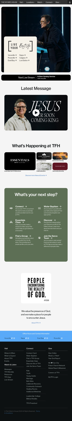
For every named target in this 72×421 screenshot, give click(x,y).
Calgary (22, 58)
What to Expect (9, 356)
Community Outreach (34, 386)
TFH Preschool (31, 403)
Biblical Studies (31, 399)
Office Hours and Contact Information (36, 334)
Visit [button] (21, 2)
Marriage (29, 379)
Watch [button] (39, 2)
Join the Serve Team (33, 366)
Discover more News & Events (35, 175)
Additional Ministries (33, 392)
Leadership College (33, 396)
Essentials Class (32, 361)
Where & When (9, 353)
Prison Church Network (56, 366)
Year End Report (54, 358)
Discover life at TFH (33, 364)
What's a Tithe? (53, 356)
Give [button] (57, 2)
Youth (28, 373)
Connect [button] (49, 2)
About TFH (35, 323)
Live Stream (8, 380)
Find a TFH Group (32, 358)
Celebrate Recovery (33, 384)
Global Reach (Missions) (57, 368)
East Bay (11, 60)
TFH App (7, 377)
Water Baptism (31, 356)
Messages (8, 369)
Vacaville (11, 55)
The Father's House (9, 2)
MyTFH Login (53, 377)
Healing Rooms (31, 389)
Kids (27, 371)
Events (6, 361)
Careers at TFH (53, 373)
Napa (21, 55)
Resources (8, 374)
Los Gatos (23, 60)
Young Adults (31, 376)
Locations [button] (30, 2)
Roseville (11, 58)
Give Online (52, 353)
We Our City (53, 363)
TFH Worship (9, 372)
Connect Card (31, 353)
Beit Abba (29, 381)
